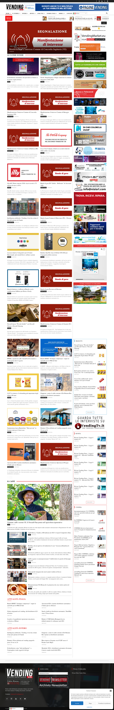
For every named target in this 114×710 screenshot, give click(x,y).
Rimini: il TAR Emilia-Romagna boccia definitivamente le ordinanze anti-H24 (53, 620)
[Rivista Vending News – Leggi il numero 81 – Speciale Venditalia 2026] (101, 455)
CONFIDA (79, 507)
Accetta (77, 703)
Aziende (42, 81)
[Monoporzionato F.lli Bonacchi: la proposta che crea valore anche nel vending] (17, 589)
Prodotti (9, 328)
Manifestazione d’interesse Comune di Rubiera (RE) (32, 49)
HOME (7, 13)
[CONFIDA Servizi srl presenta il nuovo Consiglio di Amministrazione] (101, 529)
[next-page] (11, 477)
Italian (77, 13)
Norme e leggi (10, 362)
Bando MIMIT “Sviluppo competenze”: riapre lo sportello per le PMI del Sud (54, 360)
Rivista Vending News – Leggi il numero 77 (83, 487)
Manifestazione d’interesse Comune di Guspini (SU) (55, 324)
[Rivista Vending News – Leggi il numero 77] (101, 488)
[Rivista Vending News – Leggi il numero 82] (101, 447)
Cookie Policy (89, 707)
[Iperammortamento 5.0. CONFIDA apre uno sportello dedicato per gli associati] (101, 512)
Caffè (9, 524)
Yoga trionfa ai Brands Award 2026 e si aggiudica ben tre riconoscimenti (85, 387)
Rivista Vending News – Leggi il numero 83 (83, 438)
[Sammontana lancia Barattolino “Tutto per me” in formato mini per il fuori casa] (23, 417)
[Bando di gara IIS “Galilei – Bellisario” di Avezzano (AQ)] (56, 172)
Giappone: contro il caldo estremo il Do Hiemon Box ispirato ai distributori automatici (56, 394)
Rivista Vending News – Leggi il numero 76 (83, 495)
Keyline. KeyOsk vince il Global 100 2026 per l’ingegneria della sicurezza (54, 254)
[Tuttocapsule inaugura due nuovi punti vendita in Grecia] (17, 576)
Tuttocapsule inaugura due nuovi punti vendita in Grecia (44, 572)
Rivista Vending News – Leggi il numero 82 (83, 446)
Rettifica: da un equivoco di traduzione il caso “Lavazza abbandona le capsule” (48, 546)
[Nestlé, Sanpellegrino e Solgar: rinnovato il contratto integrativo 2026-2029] (56, 66)
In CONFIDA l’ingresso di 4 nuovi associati (84, 521)
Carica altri (89, 412)
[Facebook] (96, 1)
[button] (110, 691)
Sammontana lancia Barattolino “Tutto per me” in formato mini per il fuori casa (85, 363)
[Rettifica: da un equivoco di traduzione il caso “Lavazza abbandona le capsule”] (17, 550)
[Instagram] (99, 1)
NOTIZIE (24, 13)
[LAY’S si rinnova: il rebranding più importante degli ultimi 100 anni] (23, 382)
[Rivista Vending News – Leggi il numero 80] (101, 464)
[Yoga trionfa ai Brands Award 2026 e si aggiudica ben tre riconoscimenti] (101, 388)
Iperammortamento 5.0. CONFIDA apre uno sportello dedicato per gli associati (84, 512)
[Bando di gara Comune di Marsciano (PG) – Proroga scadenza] (56, 207)
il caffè (11, 481)
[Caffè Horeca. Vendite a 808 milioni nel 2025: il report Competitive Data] (17, 537)
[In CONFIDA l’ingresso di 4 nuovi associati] (101, 521)
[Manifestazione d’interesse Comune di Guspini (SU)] (56, 313)
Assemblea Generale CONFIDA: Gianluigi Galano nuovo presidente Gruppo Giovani (84, 564)
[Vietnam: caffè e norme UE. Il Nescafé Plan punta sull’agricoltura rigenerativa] (39, 502)
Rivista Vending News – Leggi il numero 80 (83, 463)
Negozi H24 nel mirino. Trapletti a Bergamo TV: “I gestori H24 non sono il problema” (84, 546)
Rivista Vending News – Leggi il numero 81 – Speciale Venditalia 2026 (83, 455)
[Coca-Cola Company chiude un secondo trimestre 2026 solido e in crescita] (56, 138)
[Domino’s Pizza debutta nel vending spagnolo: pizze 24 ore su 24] (56, 417)
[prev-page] (8, 477)
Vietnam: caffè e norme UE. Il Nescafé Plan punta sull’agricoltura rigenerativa (34, 522)
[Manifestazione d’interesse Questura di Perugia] (56, 452)
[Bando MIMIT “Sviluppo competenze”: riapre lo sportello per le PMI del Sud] (56, 347)
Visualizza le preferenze (104, 703)
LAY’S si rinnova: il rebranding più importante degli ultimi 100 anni (84, 354)
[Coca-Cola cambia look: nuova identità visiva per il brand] (101, 380)
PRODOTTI (79, 341)
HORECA (61, 13)
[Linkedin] (102, 1)
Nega (90, 703)
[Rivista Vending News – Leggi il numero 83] (101, 439)
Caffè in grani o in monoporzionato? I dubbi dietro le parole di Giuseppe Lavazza (49, 559)
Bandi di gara (13, 46)
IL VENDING (15, 13)
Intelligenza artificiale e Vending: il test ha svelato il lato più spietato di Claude (22, 634)
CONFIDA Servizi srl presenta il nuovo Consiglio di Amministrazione (85, 529)
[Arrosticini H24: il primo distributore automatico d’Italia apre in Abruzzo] (23, 452)
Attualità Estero (10, 222)
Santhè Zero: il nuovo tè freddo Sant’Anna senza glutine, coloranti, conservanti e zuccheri (84, 396)
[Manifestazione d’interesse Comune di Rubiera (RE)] (39, 40)
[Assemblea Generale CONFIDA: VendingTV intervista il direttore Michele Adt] (101, 573)
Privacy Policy (75, 673)
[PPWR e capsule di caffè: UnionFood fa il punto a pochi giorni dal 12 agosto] (23, 347)
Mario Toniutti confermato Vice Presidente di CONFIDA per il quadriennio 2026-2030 (83, 537)
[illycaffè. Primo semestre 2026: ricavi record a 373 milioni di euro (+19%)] (23, 172)
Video (9, 81)
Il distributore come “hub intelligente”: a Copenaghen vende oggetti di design (19, 649)
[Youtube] (107, 1)
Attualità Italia (43, 362)
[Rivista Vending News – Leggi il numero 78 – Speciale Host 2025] (101, 480)
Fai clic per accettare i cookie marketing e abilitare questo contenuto (90, 294)
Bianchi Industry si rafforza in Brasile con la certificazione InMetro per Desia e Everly (20, 290)
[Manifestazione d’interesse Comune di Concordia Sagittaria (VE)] (23, 101)
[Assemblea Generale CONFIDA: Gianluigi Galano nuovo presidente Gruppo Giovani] (101, 564)
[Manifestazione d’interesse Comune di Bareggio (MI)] (56, 101)
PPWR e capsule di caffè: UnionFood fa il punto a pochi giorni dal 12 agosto (21, 360)
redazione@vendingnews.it (17, 694)
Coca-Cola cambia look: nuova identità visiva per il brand (83, 379)
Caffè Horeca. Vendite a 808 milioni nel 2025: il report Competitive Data (49, 533)
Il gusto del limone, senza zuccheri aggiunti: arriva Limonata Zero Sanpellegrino (84, 405)
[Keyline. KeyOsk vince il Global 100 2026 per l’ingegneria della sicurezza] (56, 242)
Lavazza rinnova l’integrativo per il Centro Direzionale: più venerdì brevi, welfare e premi (21, 254)
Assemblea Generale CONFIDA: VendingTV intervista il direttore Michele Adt (84, 573)
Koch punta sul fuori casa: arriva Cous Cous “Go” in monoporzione (84, 371)
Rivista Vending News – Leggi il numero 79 (83, 471)
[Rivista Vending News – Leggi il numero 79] (101, 472)
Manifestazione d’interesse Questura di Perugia (54, 463)
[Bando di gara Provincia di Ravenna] (56, 278)
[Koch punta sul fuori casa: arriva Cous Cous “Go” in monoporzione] (101, 372)
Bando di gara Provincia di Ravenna (51, 289)
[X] (104, 1)
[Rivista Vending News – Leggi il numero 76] (101, 495)
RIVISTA (32, 13)
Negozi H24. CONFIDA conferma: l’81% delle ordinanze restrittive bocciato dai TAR (84, 555)
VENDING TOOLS (51, 13)
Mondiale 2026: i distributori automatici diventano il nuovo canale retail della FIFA (57, 649)
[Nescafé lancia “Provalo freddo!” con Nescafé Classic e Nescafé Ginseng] (23, 313)
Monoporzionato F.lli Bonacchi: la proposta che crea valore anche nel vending (48, 585)
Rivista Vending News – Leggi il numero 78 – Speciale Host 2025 (83, 479)
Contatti (69, 13)
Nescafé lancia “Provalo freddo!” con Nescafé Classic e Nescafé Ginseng (84, 346)
